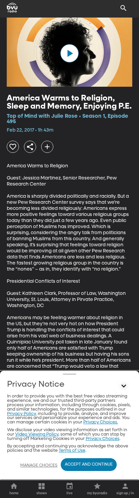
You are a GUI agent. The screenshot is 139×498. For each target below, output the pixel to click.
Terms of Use (72, 450)
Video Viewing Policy (36, 434)
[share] (30, 147)
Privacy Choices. (100, 422)
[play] (69, 53)
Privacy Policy (21, 414)
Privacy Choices (102, 439)
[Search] (123, 8)
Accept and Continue (89, 465)
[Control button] (123, 386)
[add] (47, 147)
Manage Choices (38, 466)
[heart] (13, 147)
